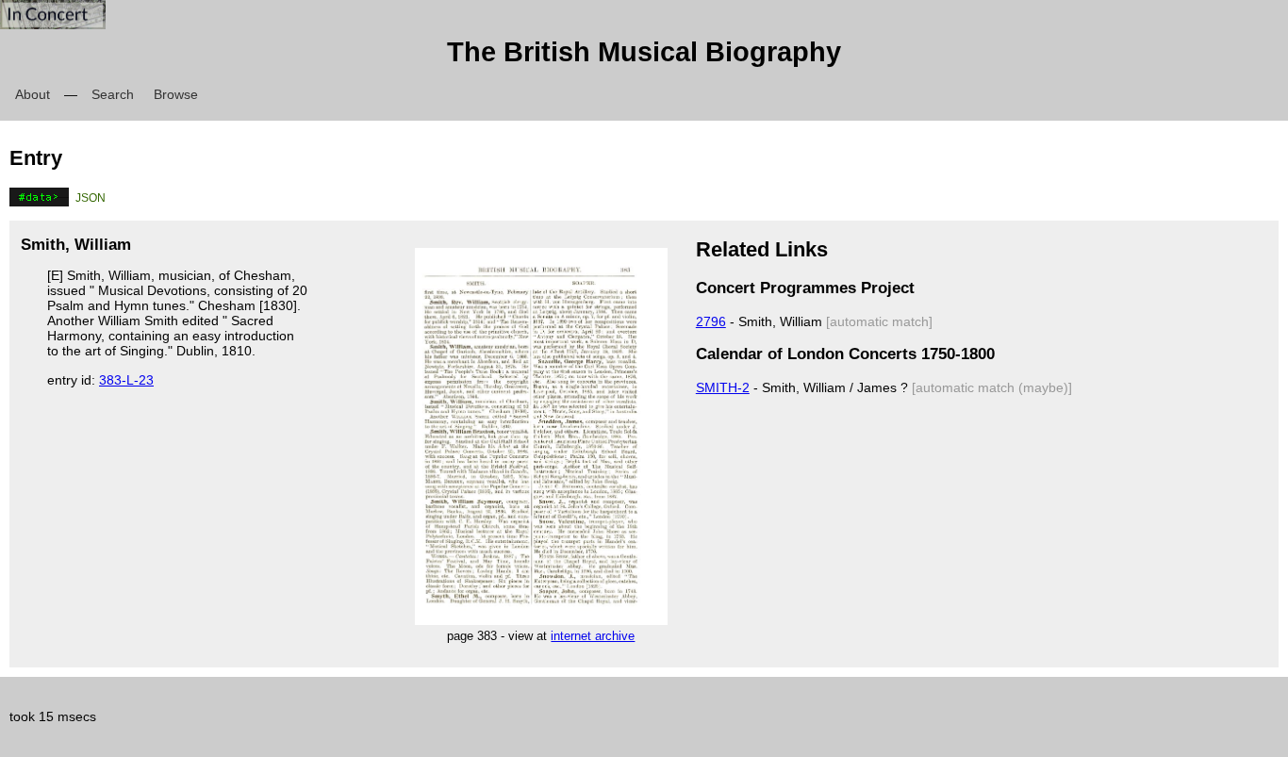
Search (112, 94)
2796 (711, 321)
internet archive (593, 636)
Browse (176, 94)
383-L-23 (126, 379)
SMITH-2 (723, 387)
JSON (90, 198)
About (32, 94)
